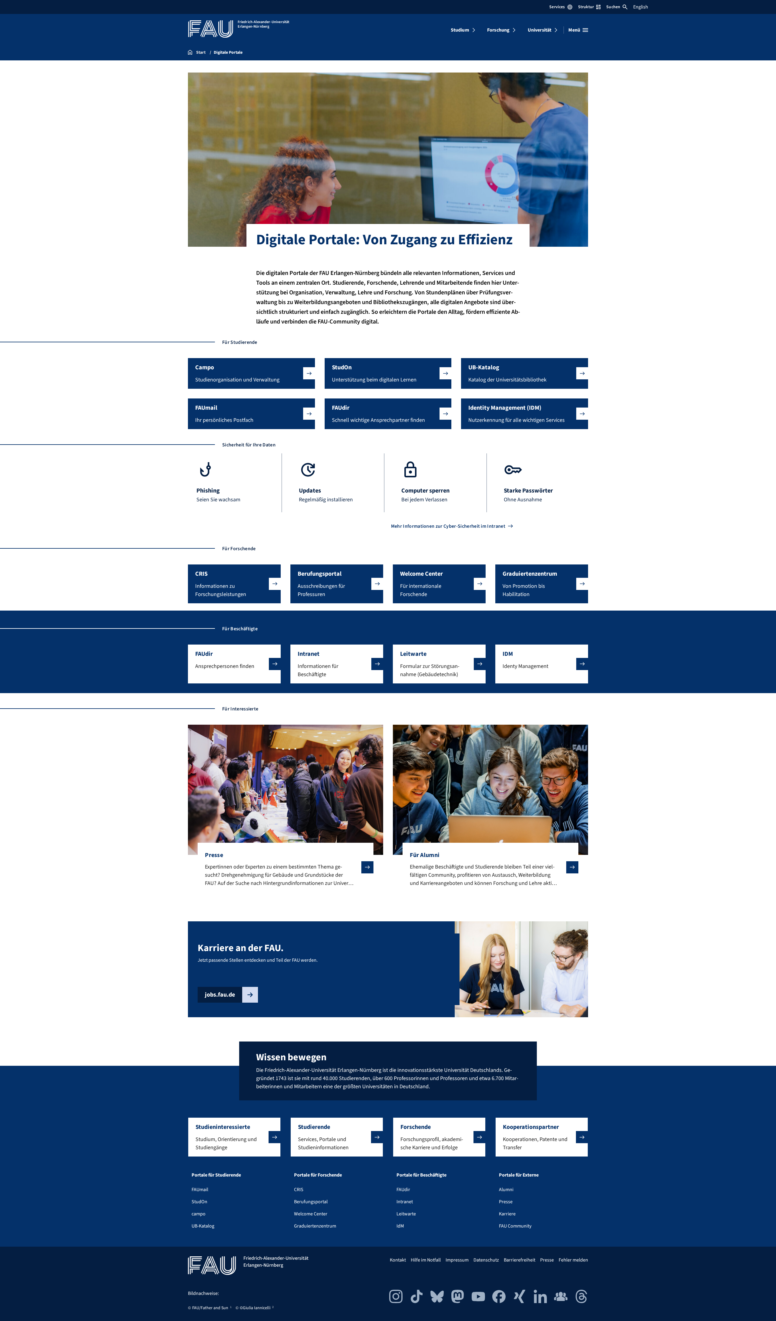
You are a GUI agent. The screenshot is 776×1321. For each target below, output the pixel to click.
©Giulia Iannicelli (255, 1308)
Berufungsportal (311, 1201)
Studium (460, 30)
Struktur (586, 7)
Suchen (613, 7)
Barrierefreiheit (519, 1260)
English (640, 7)
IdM (400, 1226)
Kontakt (398, 1260)
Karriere (507, 1214)
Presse (506, 1201)
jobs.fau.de (220, 995)
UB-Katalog (203, 1226)
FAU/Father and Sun (210, 1308)
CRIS (298, 1189)
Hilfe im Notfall (426, 1260)
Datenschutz (486, 1260)
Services (557, 7)
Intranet (404, 1201)
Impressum (457, 1260)
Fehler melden (573, 1260)
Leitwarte (406, 1214)
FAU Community (515, 1226)
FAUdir (403, 1189)
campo (199, 1214)
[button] (251, 373)
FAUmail (200, 1189)
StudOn (199, 1201)
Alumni (506, 1189)
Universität (540, 30)
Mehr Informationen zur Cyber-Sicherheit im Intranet (448, 526)
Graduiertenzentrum (315, 1226)
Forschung (498, 30)
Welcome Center (310, 1214)
